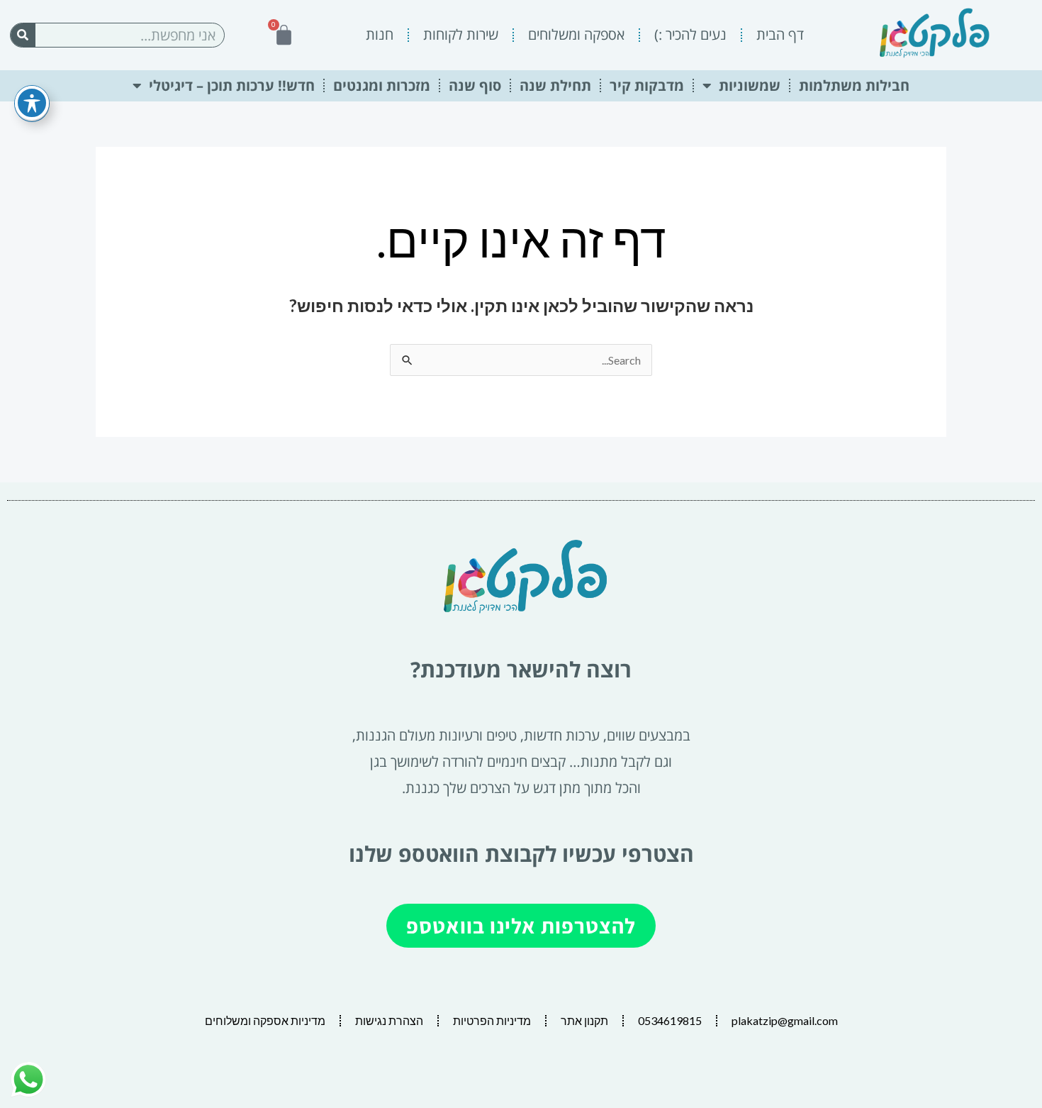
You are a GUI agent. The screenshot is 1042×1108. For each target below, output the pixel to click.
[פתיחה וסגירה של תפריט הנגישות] (32, 103)
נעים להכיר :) (690, 34)
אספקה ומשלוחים (576, 34)
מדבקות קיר (647, 85)
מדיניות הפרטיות (492, 1020)
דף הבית (780, 34)
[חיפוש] (23, 35)
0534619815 (670, 1020)
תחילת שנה (555, 85)
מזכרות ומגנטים (381, 85)
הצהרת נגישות (389, 1020)
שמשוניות (749, 85)
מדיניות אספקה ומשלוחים (265, 1020)
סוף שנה (475, 85)
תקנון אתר (584, 1020)
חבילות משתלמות (854, 85)
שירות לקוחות (460, 34)
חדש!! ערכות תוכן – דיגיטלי (232, 85)
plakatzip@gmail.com (785, 1020)
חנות (379, 34)
